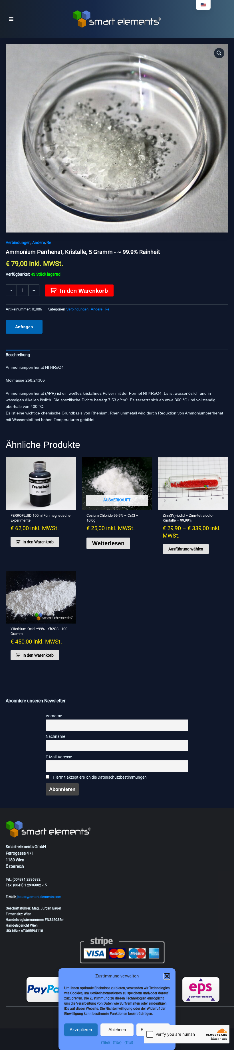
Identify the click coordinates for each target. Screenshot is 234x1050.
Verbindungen (18, 242)
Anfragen (24, 326)
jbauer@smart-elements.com (39, 897)
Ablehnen (117, 1029)
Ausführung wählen (185, 549)
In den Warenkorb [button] (38, 542)
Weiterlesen (108, 543)
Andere (38, 242)
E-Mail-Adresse (59, 757)
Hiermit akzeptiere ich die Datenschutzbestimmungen (99, 777)
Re (49, 242)
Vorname (54, 716)
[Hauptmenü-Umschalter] (11, 19)
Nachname (55, 736)
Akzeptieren (81, 1029)
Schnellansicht (41, 505)
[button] (167, 976)
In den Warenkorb (84, 291)
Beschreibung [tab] (18, 354)
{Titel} (105, 1043)
